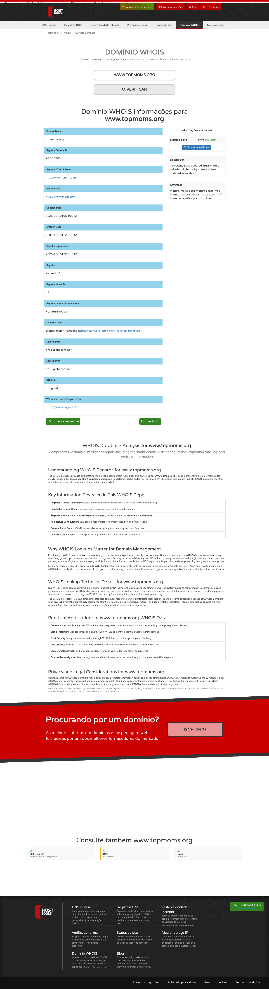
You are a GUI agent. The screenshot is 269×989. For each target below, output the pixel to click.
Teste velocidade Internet (104, 25)
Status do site (164, 25)
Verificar (136, 89)
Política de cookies (215, 982)
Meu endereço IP (217, 25)
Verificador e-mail (137, 25)
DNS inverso (49, 25)
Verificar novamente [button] (63, 421)
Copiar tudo (150, 421)
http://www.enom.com (60, 196)
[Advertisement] (134, 797)
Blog (194, 7)
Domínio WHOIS (189, 25)
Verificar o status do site (196, 147)
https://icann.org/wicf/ (61, 407)
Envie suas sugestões (171, 7)
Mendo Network (247, 908)
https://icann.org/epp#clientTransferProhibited (109, 330)
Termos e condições (248, 982)
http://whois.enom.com (61, 177)
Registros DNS (73, 25)
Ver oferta (197, 729)
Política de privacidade (182, 982)
